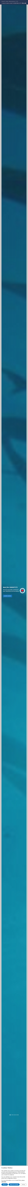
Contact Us (3, 1)
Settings (23, 1184)
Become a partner (12, 1)
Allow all (4, 1184)
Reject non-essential (14, 1184)
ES (17, 1)
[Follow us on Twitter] (22, 3)
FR (16, 1)
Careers (7, 1)
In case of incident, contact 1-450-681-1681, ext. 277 (11, 3)
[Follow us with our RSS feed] (25, 3)
